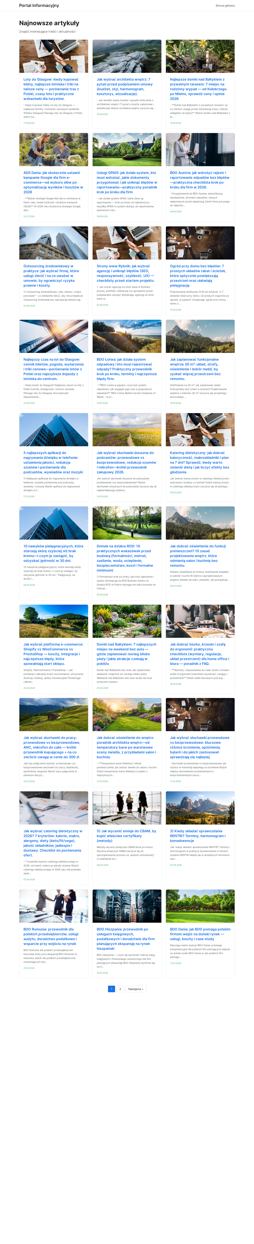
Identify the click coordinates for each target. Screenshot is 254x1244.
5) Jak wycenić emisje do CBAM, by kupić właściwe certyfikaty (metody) (126, 836)
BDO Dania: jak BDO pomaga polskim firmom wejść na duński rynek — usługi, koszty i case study (200, 934)
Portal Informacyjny (39, 5)
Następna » (135, 989)
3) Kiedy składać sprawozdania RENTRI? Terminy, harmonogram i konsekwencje (197, 836)
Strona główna (225, 5)
